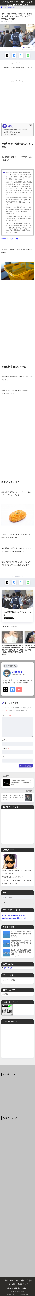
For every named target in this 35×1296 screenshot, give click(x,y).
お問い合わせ (8, 968)
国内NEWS (14, 626)
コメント (6, 715)
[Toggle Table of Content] (30, 125)
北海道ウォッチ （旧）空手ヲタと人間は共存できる (17, 3)
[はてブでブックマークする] (21, 55)
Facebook (12, 693)
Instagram (19, 693)
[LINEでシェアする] (28, 55)
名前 (5, 740)
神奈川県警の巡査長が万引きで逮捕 (16, 130)
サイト (4, 757)
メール (5, 748)
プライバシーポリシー (17, 1291)
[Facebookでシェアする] (14, 55)
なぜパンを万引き (10, 134)
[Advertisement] (17, 101)
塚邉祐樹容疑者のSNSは (12, 132)
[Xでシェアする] (7, 55)
